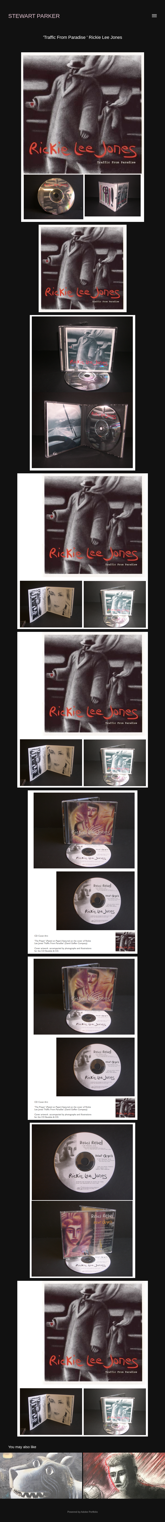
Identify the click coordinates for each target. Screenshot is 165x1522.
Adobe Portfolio (89, 1512)
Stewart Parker (34, 16)
